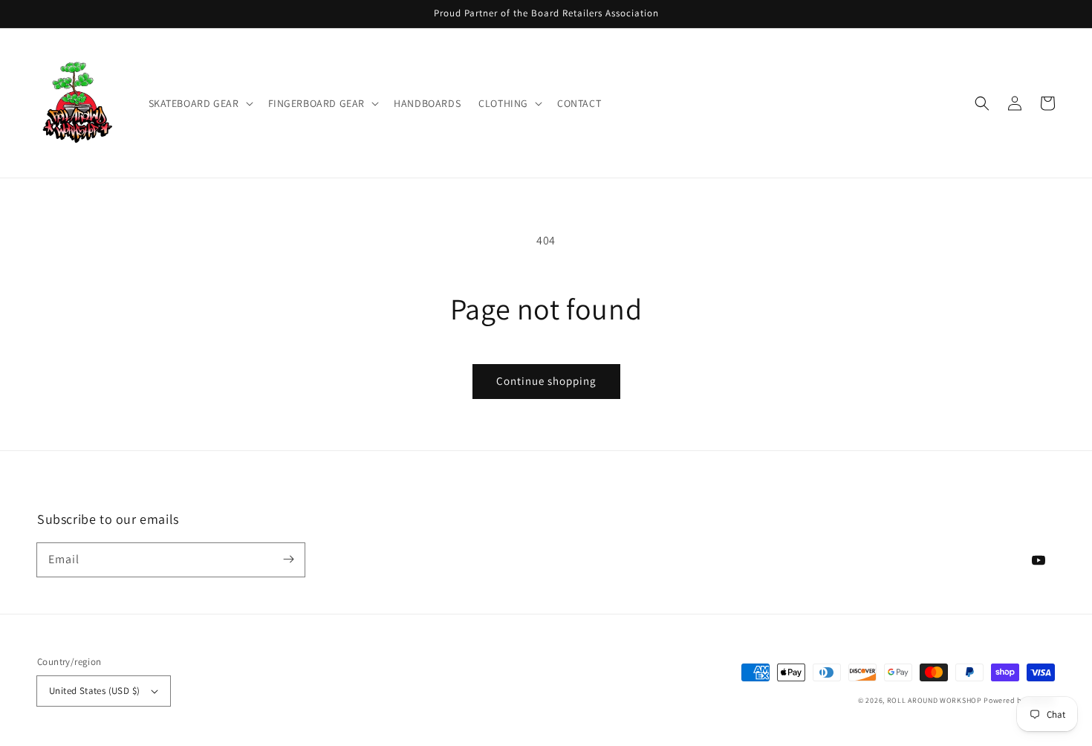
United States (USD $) (94, 690)
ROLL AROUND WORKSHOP (934, 700)
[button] (199, 103)
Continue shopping (546, 381)
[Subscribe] (288, 559)
